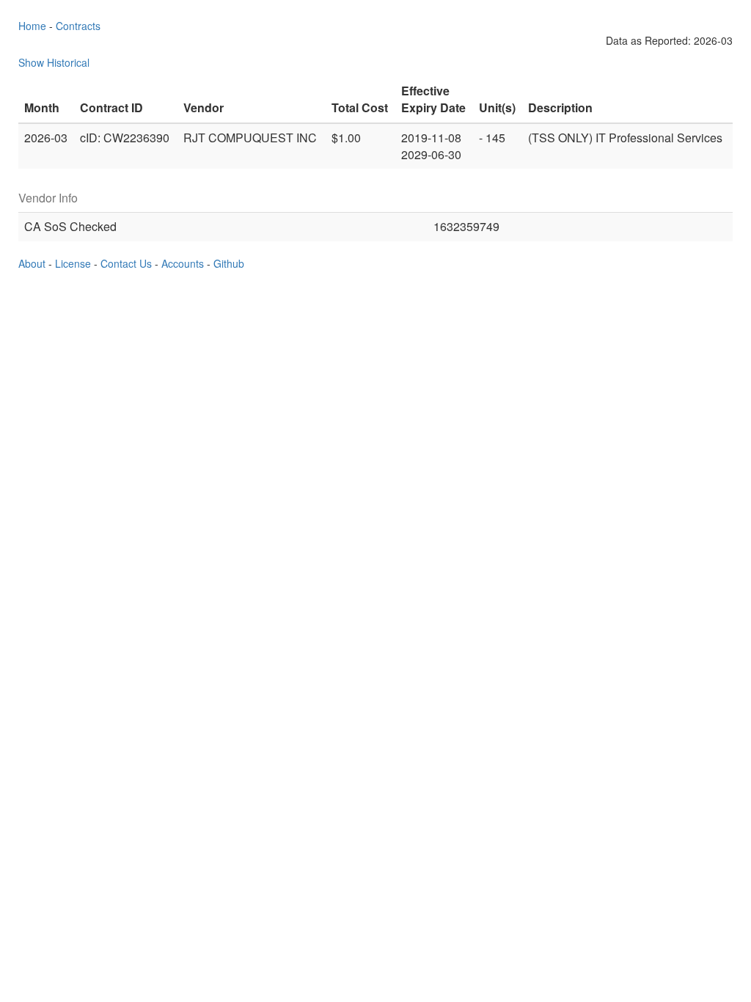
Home (32, 25)
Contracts (78, 25)
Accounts (182, 263)
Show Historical (53, 62)
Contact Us (126, 263)
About (31, 263)
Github (228, 263)
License (73, 263)
